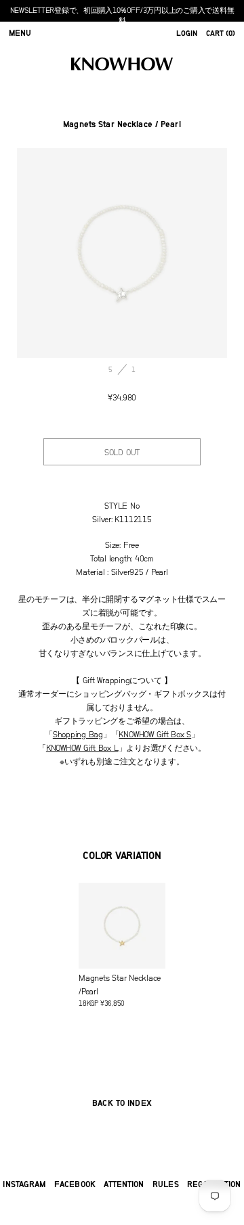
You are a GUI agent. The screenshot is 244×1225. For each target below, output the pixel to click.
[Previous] (69, 253)
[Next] (174, 253)
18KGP (120, 990)
